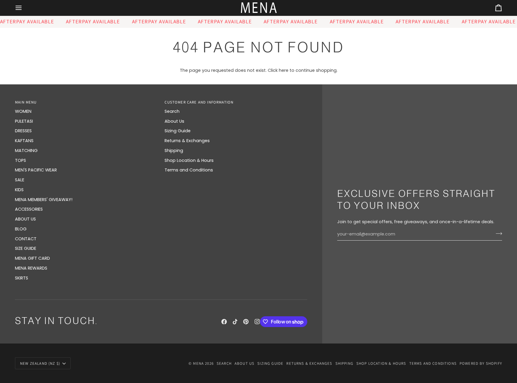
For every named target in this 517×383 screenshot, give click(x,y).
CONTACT (26, 239)
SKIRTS (21, 278)
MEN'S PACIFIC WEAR (36, 170)
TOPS (20, 160)
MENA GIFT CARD (32, 258)
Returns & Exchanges (187, 141)
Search (172, 111)
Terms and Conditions (189, 170)
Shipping (174, 150)
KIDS (19, 190)
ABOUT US (25, 219)
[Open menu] (24, 8)
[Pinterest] (246, 321)
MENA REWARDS (31, 268)
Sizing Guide (178, 131)
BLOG (21, 229)
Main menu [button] (26, 102)
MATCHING (26, 150)
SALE (19, 180)
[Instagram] (257, 321)
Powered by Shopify (481, 363)
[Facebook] (224, 321)
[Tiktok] (235, 321)
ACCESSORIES (29, 209)
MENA (198, 363)
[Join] (497, 233)
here (283, 70)
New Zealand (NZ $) (40, 363)
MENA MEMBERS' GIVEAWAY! (43, 200)
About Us (174, 121)
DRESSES (23, 131)
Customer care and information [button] (199, 102)
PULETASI (24, 121)
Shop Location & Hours (189, 160)
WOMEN (23, 111)
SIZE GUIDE (25, 248)
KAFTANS (24, 141)
